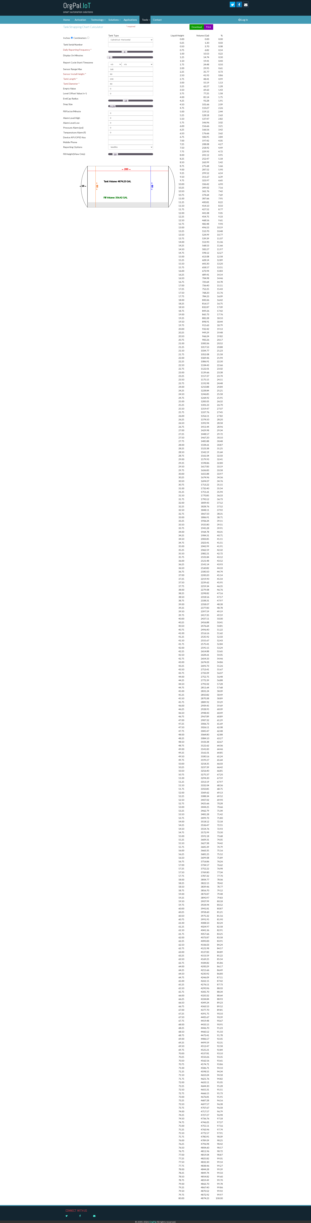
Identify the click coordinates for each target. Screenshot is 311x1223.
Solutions (114, 19)
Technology (97, 19)
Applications (130, 19)
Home (66, 19)
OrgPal (77, 5)
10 (115, 154)
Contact (157, 19)
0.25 (112, 106)
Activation (80, 19)
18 (125, 100)
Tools (145, 19)
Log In (244, 19)
